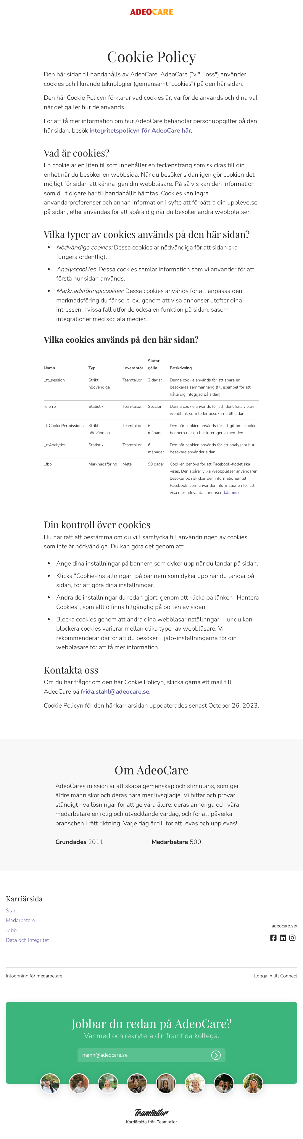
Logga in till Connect (275, 976)
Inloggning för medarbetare (34, 976)
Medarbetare (20, 920)
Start (11, 910)
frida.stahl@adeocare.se (115, 691)
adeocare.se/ (284, 926)
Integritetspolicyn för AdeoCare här (140, 130)
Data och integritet (27, 940)
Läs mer (231, 492)
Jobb (11, 930)
